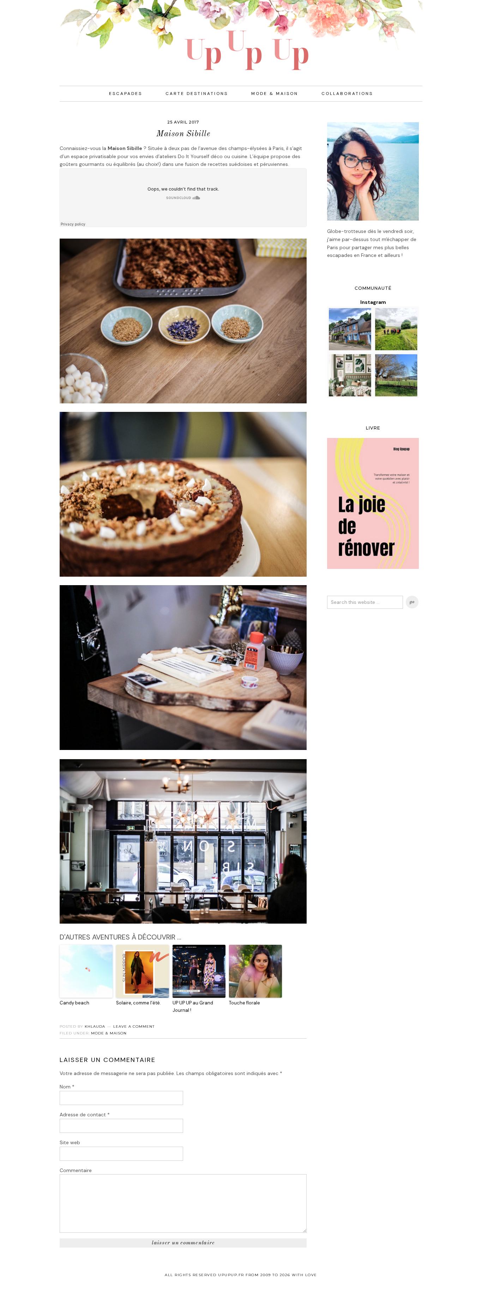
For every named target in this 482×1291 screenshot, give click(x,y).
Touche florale (244, 1003)
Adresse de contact (85, 1114)
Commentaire (76, 1170)
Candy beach (74, 1003)
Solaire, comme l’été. (138, 1003)
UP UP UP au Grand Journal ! (193, 1006)
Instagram (373, 302)
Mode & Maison (109, 1033)
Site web (70, 1142)
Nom (67, 1086)
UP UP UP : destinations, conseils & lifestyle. (241, 35)
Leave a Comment (134, 1026)
